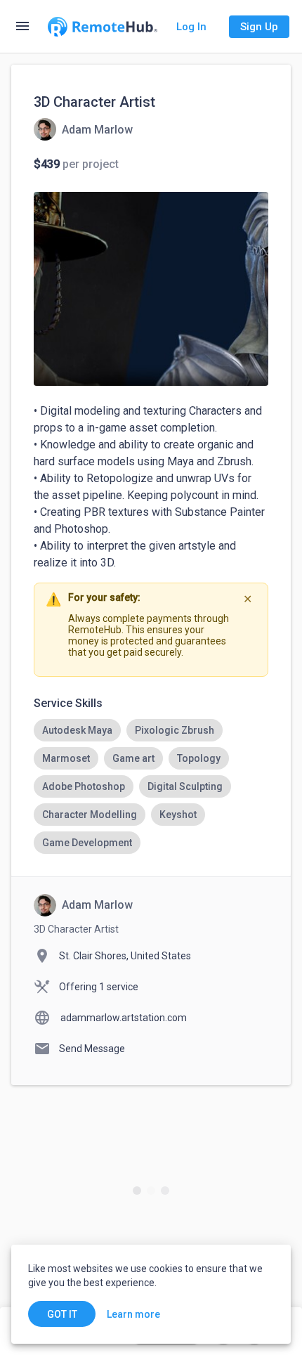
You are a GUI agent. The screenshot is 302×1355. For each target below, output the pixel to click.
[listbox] (151, 786)
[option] (77, 730)
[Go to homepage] (102, 26)
